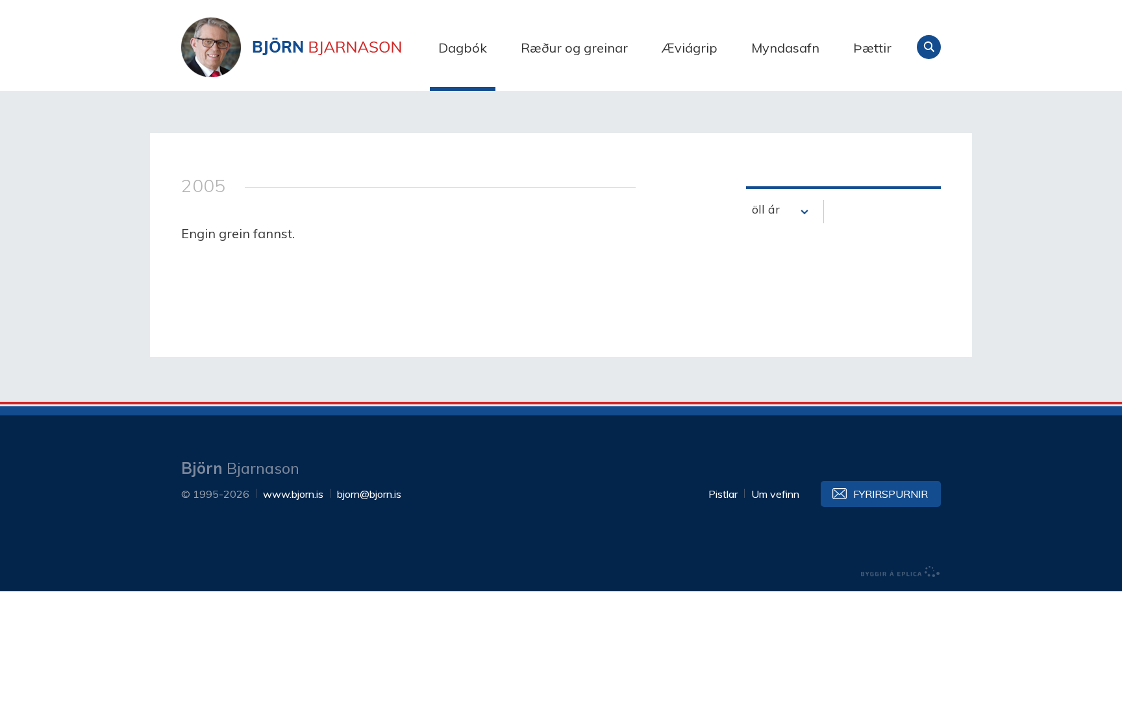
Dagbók (462, 48)
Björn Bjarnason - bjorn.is (311, 47)
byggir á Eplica (900, 571)
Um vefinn (775, 493)
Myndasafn (785, 48)
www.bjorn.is (293, 493)
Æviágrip (689, 48)
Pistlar (723, 493)
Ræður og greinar (574, 48)
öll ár (766, 209)
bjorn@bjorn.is (369, 493)
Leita (929, 47)
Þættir (872, 48)
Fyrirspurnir (890, 493)
